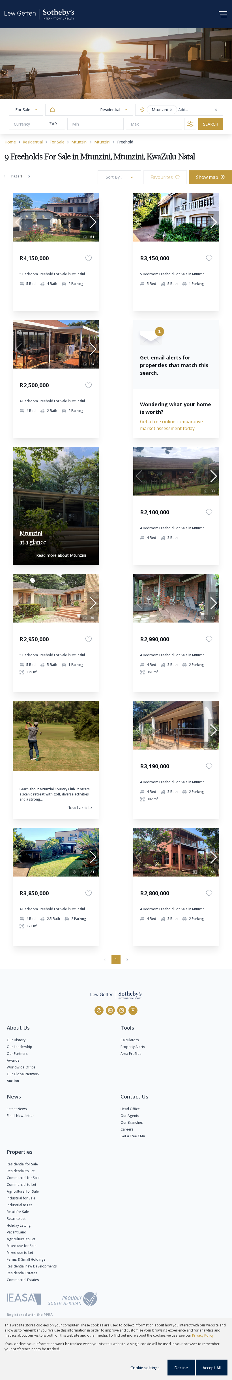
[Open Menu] (222, 14)
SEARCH (210, 124)
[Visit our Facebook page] (99, 1010)
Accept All (212, 1367)
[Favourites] (88, 258)
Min (75, 124)
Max (135, 124)
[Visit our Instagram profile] (121, 1010)
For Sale (57, 142)
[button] (171, 109)
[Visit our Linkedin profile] (110, 1010)
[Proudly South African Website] (72, 1300)
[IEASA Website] (24, 1300)
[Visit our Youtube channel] (133, 1010)
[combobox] (200, 110)
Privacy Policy (203, 1335)
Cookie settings (145, 1367)
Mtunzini (79, 142)
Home (10, 142)
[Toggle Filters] (190, 124)
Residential (33, 142)
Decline (181, 1367)
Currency (22, 124)
